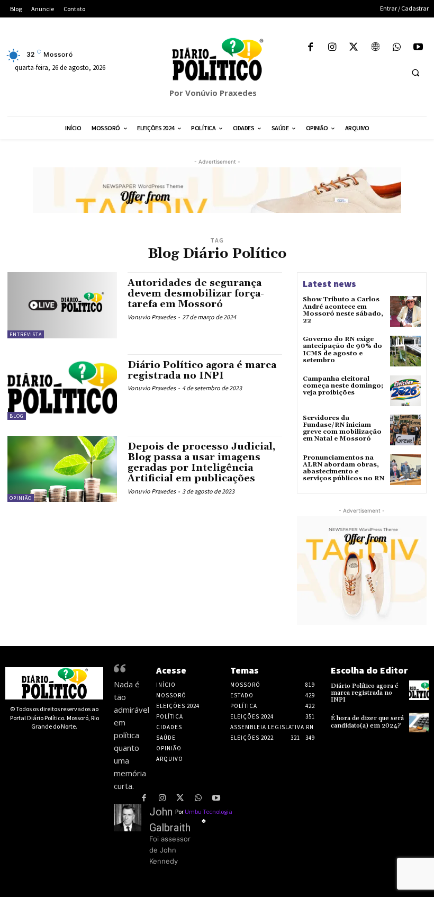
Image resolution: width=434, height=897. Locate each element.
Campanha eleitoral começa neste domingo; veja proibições (343, 386)
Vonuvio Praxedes (152, 317)
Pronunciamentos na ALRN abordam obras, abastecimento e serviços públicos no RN (343, 468)
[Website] (375, 48)
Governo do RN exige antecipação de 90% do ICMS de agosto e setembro (342, 349)
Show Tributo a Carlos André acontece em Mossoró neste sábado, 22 (343, 310)
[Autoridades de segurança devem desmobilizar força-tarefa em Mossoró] (62, 305)
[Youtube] (418, 48)
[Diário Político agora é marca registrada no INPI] (62, 387)
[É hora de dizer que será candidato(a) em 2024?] (419, 722)
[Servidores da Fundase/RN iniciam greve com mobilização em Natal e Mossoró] (405, 430)
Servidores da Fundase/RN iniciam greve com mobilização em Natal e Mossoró (342, 428)
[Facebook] (310, 48)
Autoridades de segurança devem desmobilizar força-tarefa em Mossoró (196, 293)
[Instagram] (332, 48)
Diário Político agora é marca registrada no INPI (202, 370)
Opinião (21, 498)
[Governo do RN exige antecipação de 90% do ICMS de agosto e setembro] (405, 351)
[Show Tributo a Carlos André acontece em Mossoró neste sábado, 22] (405, 311)
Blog (17, 415)
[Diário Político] (217, 59)
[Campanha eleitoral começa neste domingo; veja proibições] (405, 390)
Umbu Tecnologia (208, 811)
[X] (354, 48)
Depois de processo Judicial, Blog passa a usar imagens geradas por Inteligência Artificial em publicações (201, 462)
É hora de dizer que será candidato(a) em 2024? (367, 721)
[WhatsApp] (396, 48)
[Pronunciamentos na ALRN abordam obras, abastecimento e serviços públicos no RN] (405, 469)
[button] (415, 72)
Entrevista (26, 334)
